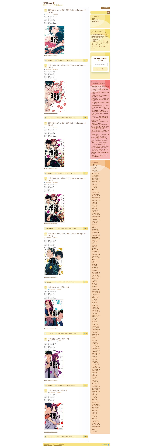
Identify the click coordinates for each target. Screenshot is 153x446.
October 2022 (95, 237)
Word (60, 443)
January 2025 (95, 194)
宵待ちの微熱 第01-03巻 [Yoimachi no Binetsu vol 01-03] (100, 96)
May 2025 (94, 187)
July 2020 (94, 280)
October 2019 (95, 294)
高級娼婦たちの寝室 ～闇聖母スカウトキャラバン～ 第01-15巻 (99, 143)
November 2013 (96, 407)
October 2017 (95, 332)
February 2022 (95, 250)
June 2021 (94, 262)
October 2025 (95, 180)
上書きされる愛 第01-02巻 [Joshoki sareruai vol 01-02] (100, 87)
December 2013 (96, 405)
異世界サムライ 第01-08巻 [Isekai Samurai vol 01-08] (99, 122)
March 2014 (95, 401)
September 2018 (96, 315)
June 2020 (94, 281)
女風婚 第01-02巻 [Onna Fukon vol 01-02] (100, 93)
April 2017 (94, 342)
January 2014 (95, 404)
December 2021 (96, 253)
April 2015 (94, 380)
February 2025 (95, 192)
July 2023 (94, 222)
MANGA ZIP (46, 443)
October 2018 (95, 313)
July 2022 (94, 242)
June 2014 (94, 396)
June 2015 (94, 377)
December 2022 (96, 234)
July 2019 (94, 299)
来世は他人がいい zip (71, 60)
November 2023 (96, 216)
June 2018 (94, 320)
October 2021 (95, 256)
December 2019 (96, 291)
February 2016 (95, 364)
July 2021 (94, 261)
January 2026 (95, 175)
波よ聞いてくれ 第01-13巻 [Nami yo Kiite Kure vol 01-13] (99, 155)
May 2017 (94, 340)
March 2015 (95, 382)
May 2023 (94, 226)
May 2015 (94, 378)
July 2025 (94, 184)
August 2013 (95, 412)
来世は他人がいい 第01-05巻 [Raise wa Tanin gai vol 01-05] (67, 179)
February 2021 (95, 269)
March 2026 (95, 172)
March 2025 (95, 191)
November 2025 (96, 178)
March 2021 (95, 267)
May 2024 (94, 207)
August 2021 (95, 259)
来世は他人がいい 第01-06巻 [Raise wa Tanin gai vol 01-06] (67, 124)
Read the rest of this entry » (50, 55)
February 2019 (95, 307)
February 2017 (95, 345)
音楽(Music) (95, 20)
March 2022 (95, 248)
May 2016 (94, 359)
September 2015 (96, 372)
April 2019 (94, 304)
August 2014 (95, 393)
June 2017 (94, 339)
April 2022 (94, 246)
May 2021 (94, 264)
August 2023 (95, 221)
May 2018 (94, 321)
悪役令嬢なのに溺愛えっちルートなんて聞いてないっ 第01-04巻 (100, 106)
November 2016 (96, 350)
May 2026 (94, 168)
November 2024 (96, 197)
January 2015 (95, 385)
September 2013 (96, 410)
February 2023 (95, 230)
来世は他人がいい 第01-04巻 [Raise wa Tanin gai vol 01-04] (67, 235)
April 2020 (94, 285)
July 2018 (94, 318)
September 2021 (96, 257)
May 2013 (94, 417)
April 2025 (94, 189)
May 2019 (94, 302)
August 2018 (95, 316)
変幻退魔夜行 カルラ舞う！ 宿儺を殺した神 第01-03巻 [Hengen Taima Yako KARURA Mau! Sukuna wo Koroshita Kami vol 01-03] (100, 126)
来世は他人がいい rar (61, 60)
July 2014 (94, 394)
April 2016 (94, 361)
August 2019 (95, 297)
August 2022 (95, 240)
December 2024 (96, 195)
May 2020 (94, 283)
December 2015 (96, 367)
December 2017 (96, 329)
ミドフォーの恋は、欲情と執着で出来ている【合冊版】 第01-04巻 (100, 146)
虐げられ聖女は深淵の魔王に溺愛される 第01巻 (100, 103)
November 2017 (96, 331)
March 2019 (95, 305)
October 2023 (95, 218)
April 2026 (94, 170)
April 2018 (94, 323)
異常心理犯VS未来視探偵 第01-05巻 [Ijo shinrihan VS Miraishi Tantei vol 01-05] (99, 113)
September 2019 (96, 296)
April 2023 (94, 227)
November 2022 (96, 235)
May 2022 (94, 245)
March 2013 (95, 420)
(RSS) (48, 445)
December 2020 (96, 272)
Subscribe (100, 69)
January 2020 (95, 289)
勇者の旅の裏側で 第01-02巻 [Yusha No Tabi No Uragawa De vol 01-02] (100, 152)
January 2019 (95, 308)
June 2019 (94, 300)
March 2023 (95, 229)
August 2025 (95, 183)
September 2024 (96, 200)
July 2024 (94, 203)
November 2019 (96, 292)
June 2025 (94, 186)
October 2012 (95, 428)
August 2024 (95, 202)
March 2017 (95, 343)
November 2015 (96, 369)
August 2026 (95, 164)
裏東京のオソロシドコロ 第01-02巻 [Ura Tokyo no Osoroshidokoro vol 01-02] (100, 100)
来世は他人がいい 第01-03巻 (59, 287)
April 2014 (94, 399)
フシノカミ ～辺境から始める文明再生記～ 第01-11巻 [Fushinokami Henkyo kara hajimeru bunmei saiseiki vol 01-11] (99, 118)
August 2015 (95, 374)
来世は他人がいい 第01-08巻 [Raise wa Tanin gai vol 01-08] (67, 11)
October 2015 (95, 370)
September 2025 (96, 181)
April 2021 (94, 265)
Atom (51, 445)
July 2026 (94, 165)
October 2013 (95, 409)
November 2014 (96, 388)
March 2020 (95, 286)
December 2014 (96, 386)
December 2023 (96, 215)
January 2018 (95, 327)
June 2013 (94, 415)
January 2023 (95, 232)
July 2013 (94, 413)
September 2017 (96, 334)
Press (63, 443)
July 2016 (94, 356)
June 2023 (94, 224)
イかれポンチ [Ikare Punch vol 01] (100, 149)
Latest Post (105, 7)
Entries (45, 445)
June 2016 (94, 358)
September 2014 (96, 391)
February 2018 (95, 326)
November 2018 (96, 312)
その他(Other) (95, 21)
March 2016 (95, 362)
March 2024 (95, 210)
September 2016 (96, 353)
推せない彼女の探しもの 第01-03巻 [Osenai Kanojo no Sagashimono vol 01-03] (100, 132)
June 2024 (94, 205)
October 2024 (95, 199)
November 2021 (96, 254)
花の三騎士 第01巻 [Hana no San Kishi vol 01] (99, 90)
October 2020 (95, 275)
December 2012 (96, 424)
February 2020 (95, 288)
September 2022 (96, 238)
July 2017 (94, 337)
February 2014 (95, 402)
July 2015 (94, 375)
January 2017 (95, 347)
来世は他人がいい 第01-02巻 (59, 339)
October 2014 (95, 390)
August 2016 (95, 355)
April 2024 (94, 208)
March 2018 (95, 324)
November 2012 (96, 426)
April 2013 (94, 418)
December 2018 (96, 310)
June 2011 (94, 431)
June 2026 (94, 167)
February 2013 (95, 421)
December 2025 (96, 176)
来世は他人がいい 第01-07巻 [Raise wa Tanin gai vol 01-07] (67, 66)
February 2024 (95, 211)
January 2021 (95, 270)
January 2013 (95, 423)
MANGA (56, 69)
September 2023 (96, 219)
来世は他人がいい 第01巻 (57, 390)
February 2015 (95, 383)
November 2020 (96, 273)
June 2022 (94, 243)
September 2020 (96, 277)
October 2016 (95, 351)
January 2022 (95, 251)
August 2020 (95, 278)
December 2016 (96, 348)
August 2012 (95, 429)
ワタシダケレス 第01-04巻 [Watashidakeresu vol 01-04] (98, 84)
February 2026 (95, 173)
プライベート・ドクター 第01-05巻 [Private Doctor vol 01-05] (100, 109)
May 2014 (94, 397)
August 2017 (95, 335)
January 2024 (95, 213)
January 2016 (95, 366)
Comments (56, 445)
